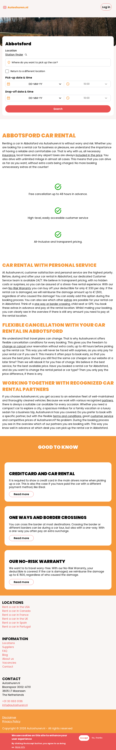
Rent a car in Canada (16, 611)
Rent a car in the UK (15, 619)
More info (20, 747)
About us (8, 659)
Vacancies (9, 663)
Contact (7, 666)
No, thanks (97, 737)
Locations (8, 643)
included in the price (89, 155)
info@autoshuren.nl (15, 705)
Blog (5, 655)
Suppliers (8, 647)
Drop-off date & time (19, 91)
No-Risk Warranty (19, 288)
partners (107, 400)
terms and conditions (67, 416)
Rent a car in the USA (16, 607)
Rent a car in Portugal (16, 626)
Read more (21, 494)
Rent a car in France (15, 615)
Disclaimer (9, 717)
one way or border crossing (52, 304)
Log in (106, 7)
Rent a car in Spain (14, 623)
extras (68, 300)
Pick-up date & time (18, 77)
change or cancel (14, 346)
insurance (8, 155)
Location (11, 50)
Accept (84, 738)
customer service (101, 416)
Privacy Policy (11, 721)
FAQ (4, 651)
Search (58, 108)
